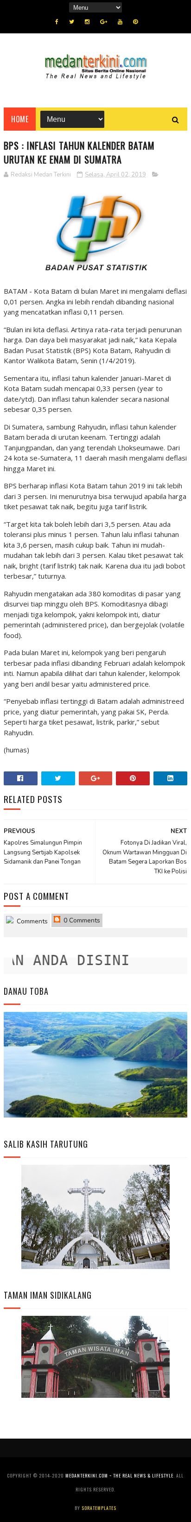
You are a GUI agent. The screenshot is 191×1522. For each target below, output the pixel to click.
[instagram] (87, 22)
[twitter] (71, 22)
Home (19, 119)
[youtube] (120, 22)
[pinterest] (135, 22)
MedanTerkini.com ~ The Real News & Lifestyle (119, 1475)
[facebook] (57, 22)
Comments (31, 921)
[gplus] (103, 22)
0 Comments (81, 920)
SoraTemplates (99, 1507)
